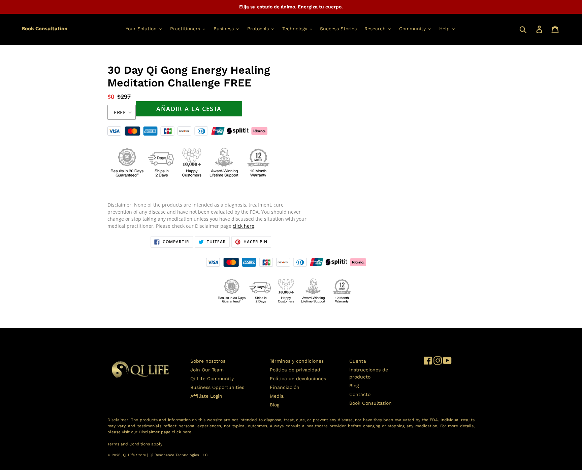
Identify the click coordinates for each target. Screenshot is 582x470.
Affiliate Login (206, 396)
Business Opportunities (217, 387)
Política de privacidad (295, 369)
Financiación (284, 387)
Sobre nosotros (207, 361)
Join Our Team (207, 369)
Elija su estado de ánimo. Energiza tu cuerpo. (291, 6)
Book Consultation (44, 29)
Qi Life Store (135, 455)
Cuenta (357, 361)
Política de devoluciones (298, 378)
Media (277, 396)
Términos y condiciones (297, 361)
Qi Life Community (212, 378)
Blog (274, 404)
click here (243, 226)
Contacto (359, 394)
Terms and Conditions (128, 444)
